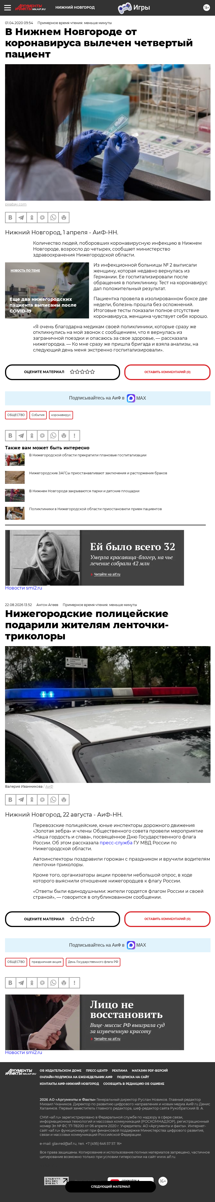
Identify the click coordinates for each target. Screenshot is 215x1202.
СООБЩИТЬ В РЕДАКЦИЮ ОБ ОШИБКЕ (133, 1084)
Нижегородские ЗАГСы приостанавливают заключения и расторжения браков (98, 473)
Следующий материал (110, 1187)
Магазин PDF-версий (150, 1070)
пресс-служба (116, 842)
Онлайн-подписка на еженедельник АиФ (76, 1077)
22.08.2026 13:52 (18, 605)
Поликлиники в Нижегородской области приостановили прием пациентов (95, 509)
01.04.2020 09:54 (19, 23)
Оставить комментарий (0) (167, 372)
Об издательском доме (60, 1070)
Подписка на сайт (133, 1077)
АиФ (49, 786)
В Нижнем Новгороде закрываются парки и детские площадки (84, 491)
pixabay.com (16, 204)
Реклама (119, 1070)
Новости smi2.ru (23, 588)
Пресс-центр (97, 1070)
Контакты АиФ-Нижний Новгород (69, 1084)
